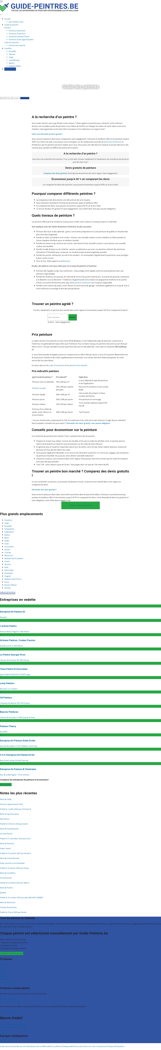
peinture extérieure (82, 282)
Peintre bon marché (17, 45)
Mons (6, 538)
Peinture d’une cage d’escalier (21, 39)
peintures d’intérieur (112, 142)
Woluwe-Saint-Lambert (13, 558)
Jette (6, 567)
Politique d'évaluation (115, 1046)
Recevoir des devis (7, 998)
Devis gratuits (10, 69)
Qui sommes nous (16, 22)
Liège (11, 57)
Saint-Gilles (9, 570)
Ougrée (7, 576)
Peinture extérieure (17, 30)
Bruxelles (12, 51)
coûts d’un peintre (56, 365)
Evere (6, 582)
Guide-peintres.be (7, 1046)
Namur (11, 63)
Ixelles (6, 541)
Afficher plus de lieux (7, 593)
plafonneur (65, 261)
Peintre (7, 27)
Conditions (57, 1046)
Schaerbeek (9, 529)
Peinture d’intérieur (17, 33)
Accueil (7, 19)
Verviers (7, 564)
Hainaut (12, 54)
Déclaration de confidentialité (39, 1046)
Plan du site (21, 1046)
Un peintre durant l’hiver (19, 36)
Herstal (7, 588)
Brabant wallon (15, 66)
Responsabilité (69, 1046)
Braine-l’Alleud (10, 585)
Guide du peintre (11, 25)
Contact (3, 1030)
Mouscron (8, 555)
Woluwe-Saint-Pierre (12, 579)
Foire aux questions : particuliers (13, 1024)
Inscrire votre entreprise (10, 1001)
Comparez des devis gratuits (11, 953)
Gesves (7, 549)
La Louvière (9, 547)
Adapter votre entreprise (10, 1011)
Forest (7, 561)
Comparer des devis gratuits (80, 505)
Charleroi (8, 520)
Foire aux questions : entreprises (13, 1027)
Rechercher (24, 98)
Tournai (7, 552)
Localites (8, 48)
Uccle (6, 544)
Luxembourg (14, 60)
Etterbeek (8, 573)
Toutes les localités (8, 982)
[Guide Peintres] (39, 11)
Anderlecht (9, 532)
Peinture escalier (39, 388)
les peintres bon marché (77, 365)
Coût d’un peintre (11, 42)
